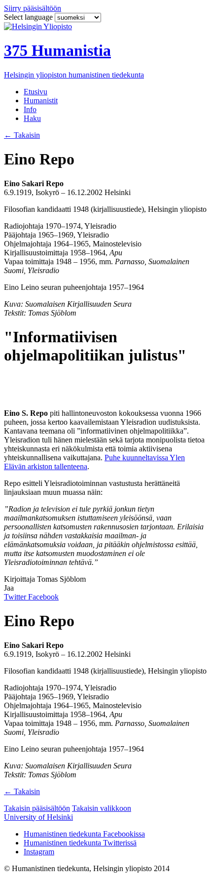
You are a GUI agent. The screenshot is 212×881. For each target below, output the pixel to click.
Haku (32, 118)
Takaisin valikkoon (101, 808)
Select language (29, 17)
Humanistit (41, 100)
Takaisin (22, 135)
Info (30, 109)
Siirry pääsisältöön (32, 8)
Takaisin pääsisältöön (37, 808)
